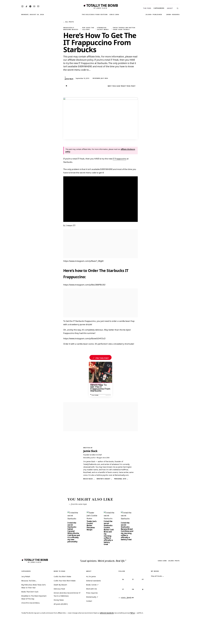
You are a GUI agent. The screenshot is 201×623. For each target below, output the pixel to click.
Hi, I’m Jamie (91, 576)
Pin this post (100, 358)
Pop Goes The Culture (88, 28)
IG (123, 579)
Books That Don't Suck (29, 592)
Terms (163, 620)
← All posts (68, 22)
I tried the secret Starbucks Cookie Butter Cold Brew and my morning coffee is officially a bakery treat (109, 533)
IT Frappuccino (119, 158)
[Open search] (177, 8)
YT (123, 589)
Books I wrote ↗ (92, 585)
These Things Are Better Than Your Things (124, 28)
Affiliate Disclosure (176, 620)
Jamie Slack (90, 451)
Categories (159, 8)
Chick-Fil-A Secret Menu (30, 603)
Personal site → (121, 479)
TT (133, 579)
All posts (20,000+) (61, 604)
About (170, 8)
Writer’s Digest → (104, 479)
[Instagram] (22, 6)
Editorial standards (93, 581)
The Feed (147, 8)
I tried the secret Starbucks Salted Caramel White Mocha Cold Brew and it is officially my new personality (73, 532)
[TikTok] (26, 6)
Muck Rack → (89, 479)
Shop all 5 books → (157, 576)
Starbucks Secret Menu (103, 28)
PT (143, 579)
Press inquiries (92, 593)
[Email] (38, 6)
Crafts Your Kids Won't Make (64, 581)
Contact (89, 601)
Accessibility (193, 620)
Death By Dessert (60, 585)
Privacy (155, 620)
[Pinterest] (30, 6)
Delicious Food (59, 589)
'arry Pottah (25, 576)
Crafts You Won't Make (62, 576)
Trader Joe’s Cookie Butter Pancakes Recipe (92, 525)
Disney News (59, 600)
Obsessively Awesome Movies (70, 28)
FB (133, 589)
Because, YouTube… (29, 581)
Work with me (91, 589)
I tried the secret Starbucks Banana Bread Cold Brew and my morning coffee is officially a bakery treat (127, 531)
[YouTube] (34, 6)
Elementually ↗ (92, 597)
